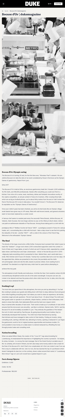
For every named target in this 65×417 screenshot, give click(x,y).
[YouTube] (12, 413)
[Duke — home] (32, 3)
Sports (6, 11)
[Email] (16, 413)
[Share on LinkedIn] (62, 403)
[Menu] (3, 3)
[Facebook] (8, 413)
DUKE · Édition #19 (33, 378)
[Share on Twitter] (62, 407)
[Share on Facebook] (62, 410)
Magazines (36, 405)
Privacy (35, 409)
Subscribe (58, 3)
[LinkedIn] (5, 413)
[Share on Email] (62, 414)
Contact (36, 407)
